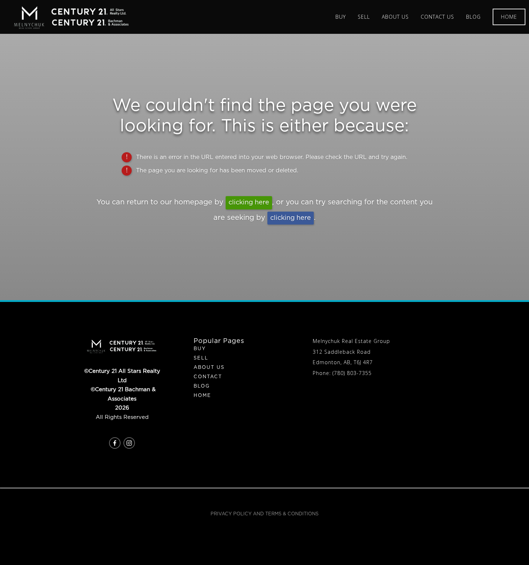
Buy (200, 349)
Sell (201, 358)
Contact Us (437, 16)
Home (509, 16)
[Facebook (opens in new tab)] (115, 443)
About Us (209, 367)
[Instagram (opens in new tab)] (129, 443)
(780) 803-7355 (352, 373)
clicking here (249, 202)
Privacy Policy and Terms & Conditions (264, 514)
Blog (473, 16)
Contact (208, 377)
